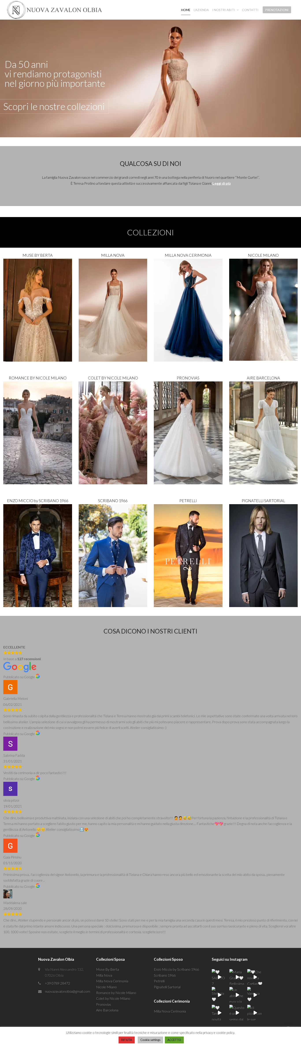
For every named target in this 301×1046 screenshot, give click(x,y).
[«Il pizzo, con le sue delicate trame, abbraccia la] (255, 1012)
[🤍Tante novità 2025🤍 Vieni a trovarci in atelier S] (219, 1012)
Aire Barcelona (107, 1010)
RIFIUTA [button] (126, 1040)
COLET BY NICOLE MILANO (113, 377)
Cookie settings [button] (150, 1040)
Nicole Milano (106, 987)
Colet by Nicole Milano (113, 998)
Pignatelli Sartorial (167, 987)
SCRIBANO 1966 (113, 500)
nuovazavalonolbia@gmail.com (67, 991)
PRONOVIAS (188, 377)
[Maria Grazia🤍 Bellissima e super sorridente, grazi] (237, 977)
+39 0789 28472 (57, 983)
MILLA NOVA (112, 255)
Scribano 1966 (165, 975)
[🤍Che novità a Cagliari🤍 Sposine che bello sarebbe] (255, 977)
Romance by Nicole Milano (116, 992)
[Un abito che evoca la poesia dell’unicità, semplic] (237, 995)
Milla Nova (104, 975)
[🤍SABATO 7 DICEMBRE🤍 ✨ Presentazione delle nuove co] (219, 977)
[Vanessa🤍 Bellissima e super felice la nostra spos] (255, 995)
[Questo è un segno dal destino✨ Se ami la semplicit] (237, 1012)
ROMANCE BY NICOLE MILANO (38, 377)
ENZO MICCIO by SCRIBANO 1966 (37, 500)
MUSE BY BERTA (37, 255)
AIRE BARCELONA (263, 377)
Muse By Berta (107, 969)
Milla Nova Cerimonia (112, 981)
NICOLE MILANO (263, 255)
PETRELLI (188, 500)
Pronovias (103, 1004)
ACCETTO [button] (174, 1040)
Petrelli (159, 981)
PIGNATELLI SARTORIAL (263, 500)
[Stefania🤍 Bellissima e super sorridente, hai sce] (219, 995)
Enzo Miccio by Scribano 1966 (176, 969)
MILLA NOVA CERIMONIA (188, 255)
